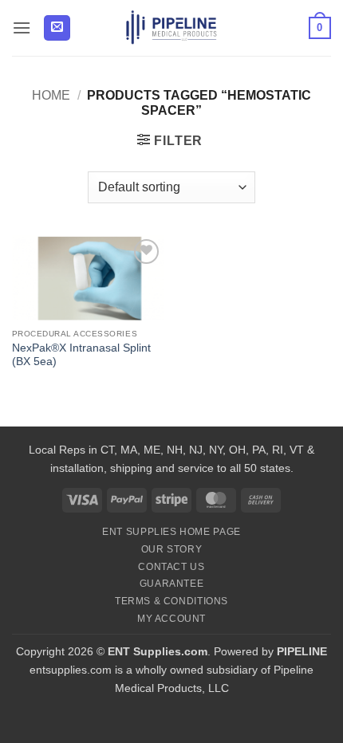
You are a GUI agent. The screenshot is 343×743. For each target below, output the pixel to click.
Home (51, 95)
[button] (21, 27)
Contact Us (171, 566)
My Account (171, 618)
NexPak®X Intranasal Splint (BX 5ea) (81, 355)
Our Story (172, 549)
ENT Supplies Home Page (171, 531)
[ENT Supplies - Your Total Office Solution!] (172, 28)
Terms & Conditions (171, 601)
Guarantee (172, 583)
